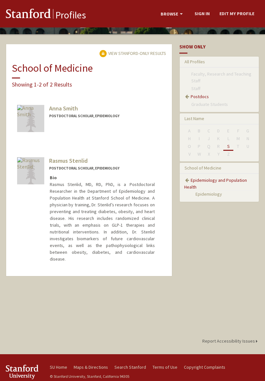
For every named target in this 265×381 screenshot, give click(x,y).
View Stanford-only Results (136, 53)
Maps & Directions (91, 367)
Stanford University (24, 372)
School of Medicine (203, 168)
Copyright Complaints (204, 367)
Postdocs (200, 96)
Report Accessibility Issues (229, 341)
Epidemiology (209, 194)
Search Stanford (130, 367)
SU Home (58, 367)
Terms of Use (165, 367)
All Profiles (195, 62)
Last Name (194, 118)
